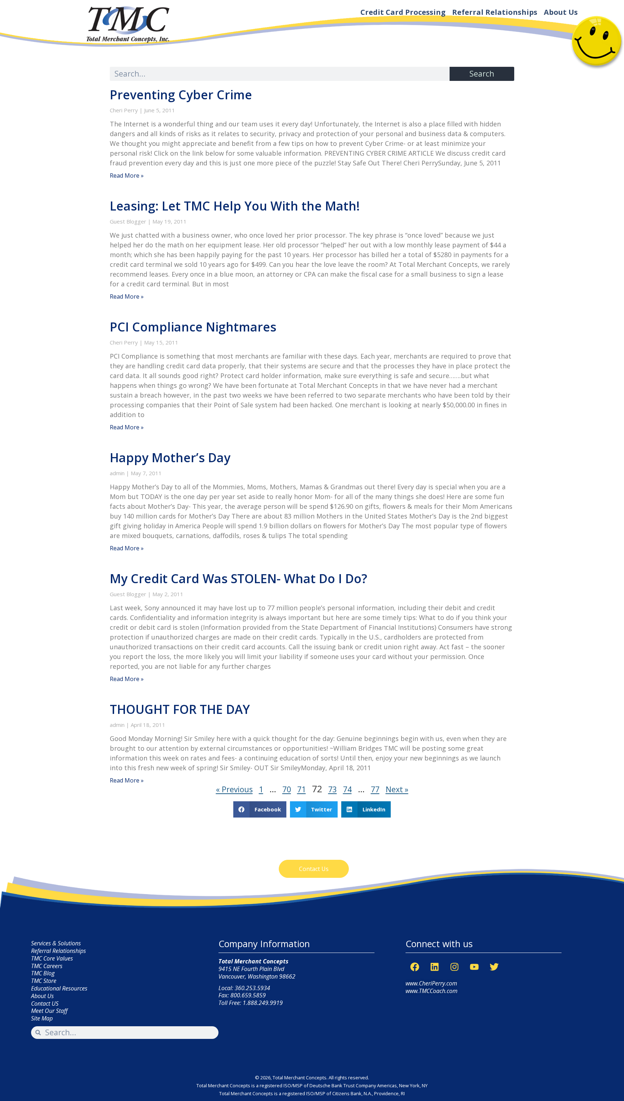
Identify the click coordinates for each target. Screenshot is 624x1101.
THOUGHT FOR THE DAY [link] (180, 709)
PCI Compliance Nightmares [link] (193, 326)
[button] (259, 809)
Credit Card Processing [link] (403, 12)
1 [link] (261, 789)
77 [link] (375, 789)
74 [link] (347, 789)
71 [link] (301, 789)
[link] (127, 24)
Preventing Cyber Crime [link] (181, 94)
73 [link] (332, 789)
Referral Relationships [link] (494, 12)
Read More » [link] (127, 175)
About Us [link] (561, 12)
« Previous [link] (234, 789)
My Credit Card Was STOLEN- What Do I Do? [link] (238, 578)
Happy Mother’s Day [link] (170, 457)
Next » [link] (397, 789)
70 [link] (286, 789)
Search (481, 74)
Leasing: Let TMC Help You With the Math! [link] (235, 206)
